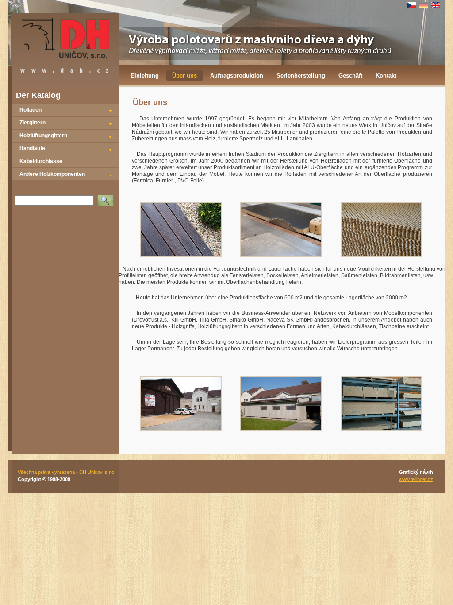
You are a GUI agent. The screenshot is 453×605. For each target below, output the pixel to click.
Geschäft (350, 75)
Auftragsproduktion (236, 75)
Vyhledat (107, 197)
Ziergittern (32, 123)
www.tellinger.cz (416, 479)
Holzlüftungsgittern (43, 135)
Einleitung (145, 75)
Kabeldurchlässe (40, 161)
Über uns (184, 75)
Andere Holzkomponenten (52, 174)
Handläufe (32, 148)
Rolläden (30, 110)
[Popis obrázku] (181, 255)
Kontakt (386, 75)
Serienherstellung (300, 75)
